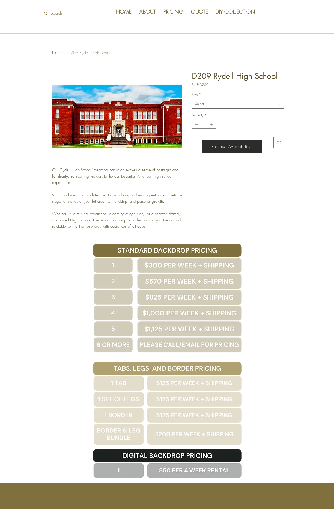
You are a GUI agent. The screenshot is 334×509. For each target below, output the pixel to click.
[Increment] (212, 124)
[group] (167, 78)
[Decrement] (196, 124)
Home (57, 52)
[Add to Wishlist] (278, 142)
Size (196, 94)
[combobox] (238, 103)
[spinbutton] (204, 124)
